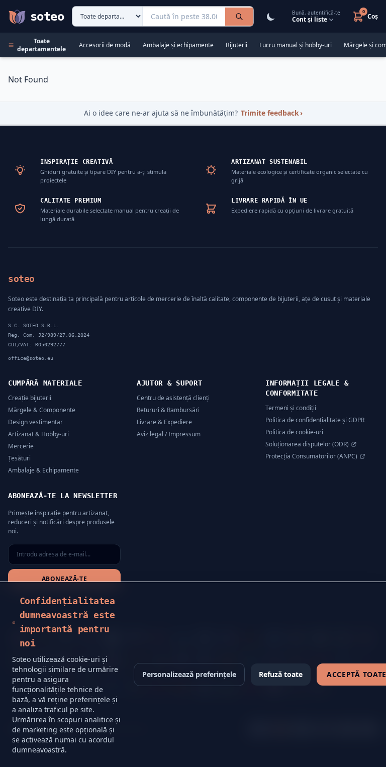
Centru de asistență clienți (173, 398)
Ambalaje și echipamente (178, 45)
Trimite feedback (272, 113)
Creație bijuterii (29, 398)
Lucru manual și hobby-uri (295, 45)
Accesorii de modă (105, 45)
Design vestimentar (35, 422)
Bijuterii (236, 45)
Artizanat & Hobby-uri (38, 434)
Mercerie (21, 446)
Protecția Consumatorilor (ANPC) (311, 456)
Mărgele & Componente (41, 410)
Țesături (19, 458)
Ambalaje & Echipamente (43, 470)
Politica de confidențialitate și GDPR (314, 420)
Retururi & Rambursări (168, 410)
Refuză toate (281, 674)
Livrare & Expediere (164, 422)
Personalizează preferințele (189, 674)
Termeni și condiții (290, 408)
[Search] (239, 17)
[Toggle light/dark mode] (271, 17)
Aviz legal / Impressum (169, 434)
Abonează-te (64, 578)
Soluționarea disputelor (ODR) (307, 444)
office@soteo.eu (30, 358)
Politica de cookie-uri (294, 432)
